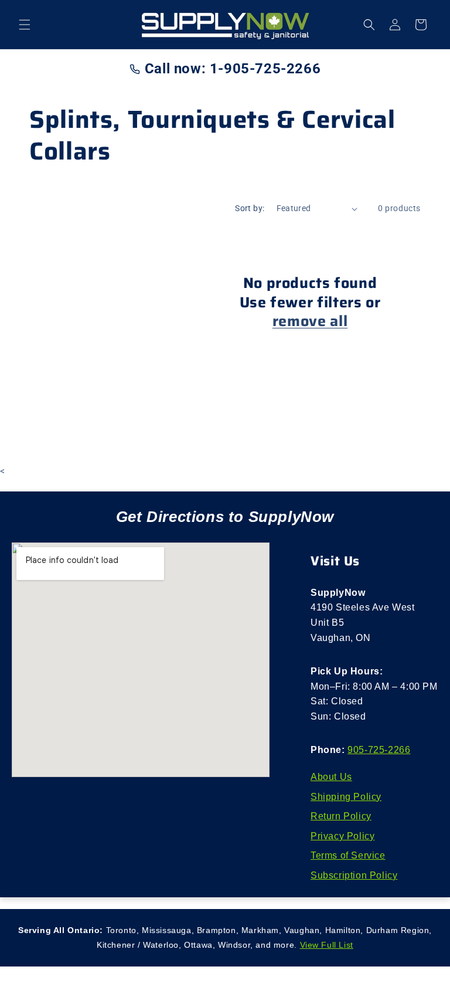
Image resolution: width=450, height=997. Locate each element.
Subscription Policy (354, 875)
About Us (331, 777)
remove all (309, 320)
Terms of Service (348, 855)
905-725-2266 (378, 750)
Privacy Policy (342, 836)
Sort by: (249, 208)
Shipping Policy (346, 797)
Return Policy (341, 816)
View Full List (326, 944)
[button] (25, 25)
